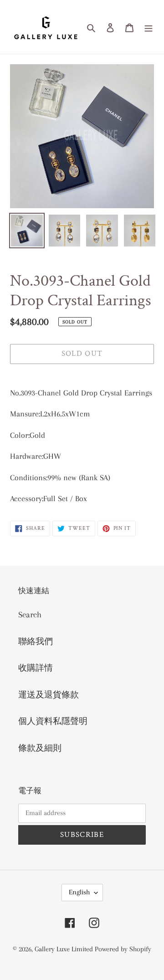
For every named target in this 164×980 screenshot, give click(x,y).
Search (29, 614)
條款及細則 (40, 748)
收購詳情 (35, 667)
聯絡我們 (35, 641)
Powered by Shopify (123, 949)
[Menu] (148, 27)
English (79, 892)
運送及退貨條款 (48, 694)
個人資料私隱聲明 (52, 721)
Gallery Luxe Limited (65, 949)
